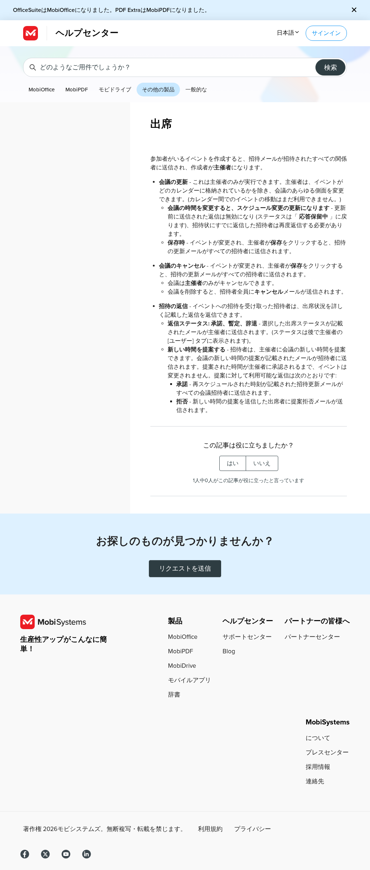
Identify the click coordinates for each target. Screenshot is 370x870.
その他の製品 (158, 89)
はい (232, 463)
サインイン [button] (326, 33)
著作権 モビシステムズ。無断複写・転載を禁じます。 (104, 829)
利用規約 (210, 829)
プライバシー (252, 829)
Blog (229, 651)
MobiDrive (182, 666)
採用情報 (318, 767)
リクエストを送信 (185, 568)
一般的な (196, 89)
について (318, 738)
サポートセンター (247, 637)
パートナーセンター (312, 637)
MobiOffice (42, 89)
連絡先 (315, 781)
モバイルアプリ (189, 680)
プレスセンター (327, 752)
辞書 (174, 694)
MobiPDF (76, 89)
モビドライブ (115, 89)
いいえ (262, 463)
